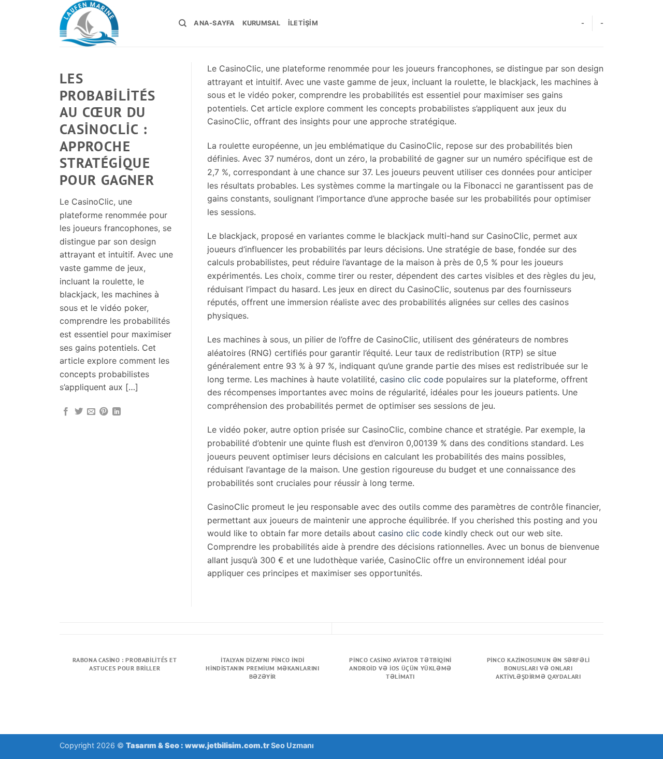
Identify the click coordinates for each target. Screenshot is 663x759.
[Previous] (61, 691)
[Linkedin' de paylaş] (116, 412)
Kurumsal (261, 23)
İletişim (303, 23)
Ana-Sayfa (214, 23)
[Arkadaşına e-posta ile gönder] (91, 412)
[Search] (182, 23)
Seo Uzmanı (292, 745)
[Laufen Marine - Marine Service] (111, 23)
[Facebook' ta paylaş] (66, 412)
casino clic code (411, 379)
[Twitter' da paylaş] (79, 412)
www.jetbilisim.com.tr (228, 745)
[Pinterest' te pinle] (103, 412)
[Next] (602, 691)
